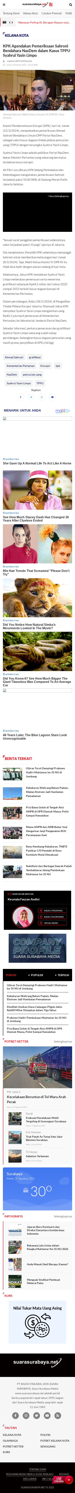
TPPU (40, 383)
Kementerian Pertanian (21, 365)
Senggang (47, 1446)
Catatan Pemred (52, 13)
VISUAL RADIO (51, 923)
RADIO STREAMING (53, 910)
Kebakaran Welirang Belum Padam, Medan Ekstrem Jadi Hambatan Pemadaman (47, 792)
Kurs (6, 1452)
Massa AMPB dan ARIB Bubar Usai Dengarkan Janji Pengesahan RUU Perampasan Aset (46, 831)
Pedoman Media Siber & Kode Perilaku (29, 1474)
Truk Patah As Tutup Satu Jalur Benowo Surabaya (44, 1138)
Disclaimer (30, 1479)
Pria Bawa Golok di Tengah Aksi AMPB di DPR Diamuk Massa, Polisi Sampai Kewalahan (47, 811)
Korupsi (45, 365)
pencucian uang (32, 374)
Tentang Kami (11, 13)
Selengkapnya (63, 1041)
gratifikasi (35, 357)
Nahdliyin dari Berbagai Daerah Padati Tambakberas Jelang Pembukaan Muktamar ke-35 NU (49, 870)
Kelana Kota (30, 13)
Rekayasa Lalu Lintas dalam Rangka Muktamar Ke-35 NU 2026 (47, 1247)
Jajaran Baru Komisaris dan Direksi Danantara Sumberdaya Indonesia (45, 1230)
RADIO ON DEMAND (54, 916)
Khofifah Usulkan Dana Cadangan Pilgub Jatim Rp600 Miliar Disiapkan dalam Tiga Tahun (34, 1008)
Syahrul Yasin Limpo (19, 383)
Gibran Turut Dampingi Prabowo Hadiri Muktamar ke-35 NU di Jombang (45, 772)
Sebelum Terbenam (37, 1156)
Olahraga (10, 1440)
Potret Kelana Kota (54, 1440)
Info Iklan (48, 1479)
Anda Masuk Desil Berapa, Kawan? (47, 1264)
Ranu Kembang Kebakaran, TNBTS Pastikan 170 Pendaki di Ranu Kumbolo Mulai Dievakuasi (46, 850)
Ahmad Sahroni (14, 357)
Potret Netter (13, 1446)
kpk (58, 365)
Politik (69, 13)
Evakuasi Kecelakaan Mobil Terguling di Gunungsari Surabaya (46, 1119)
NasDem (12, 374)
